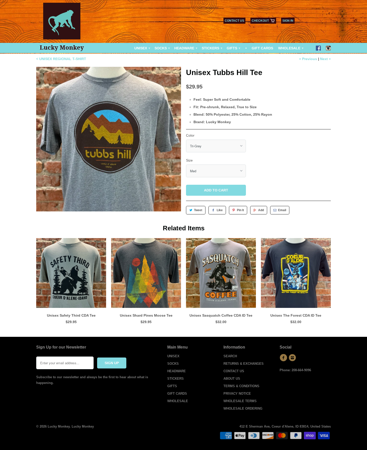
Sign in (287, 20)
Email (282, 210)
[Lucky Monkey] (62, 23)
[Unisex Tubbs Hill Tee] (108, 139)
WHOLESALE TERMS (240, 401)
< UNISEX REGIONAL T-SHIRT (61, 59)
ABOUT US (231, 378)
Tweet (198, 210)
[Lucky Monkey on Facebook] (318, 48)
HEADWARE (185, 48)
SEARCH (230, 356)
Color (190, 135)
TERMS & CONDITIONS (241, 386)
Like (220, 210)
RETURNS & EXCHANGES (243, 363)
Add (261, 210)
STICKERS (212, 48)
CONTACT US (234, 20)
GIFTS (233, 48)
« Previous (308, 59)
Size (189, 160)
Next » (325, 59)
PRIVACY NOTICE (237, 393)
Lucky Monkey (62, 47)
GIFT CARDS (262, 48)
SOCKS (162, 48)
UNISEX (142, 48)
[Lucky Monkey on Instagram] (328, 48)
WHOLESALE (290, 48)
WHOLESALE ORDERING (242, 408)
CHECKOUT (260, 20)
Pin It (240, 210)
